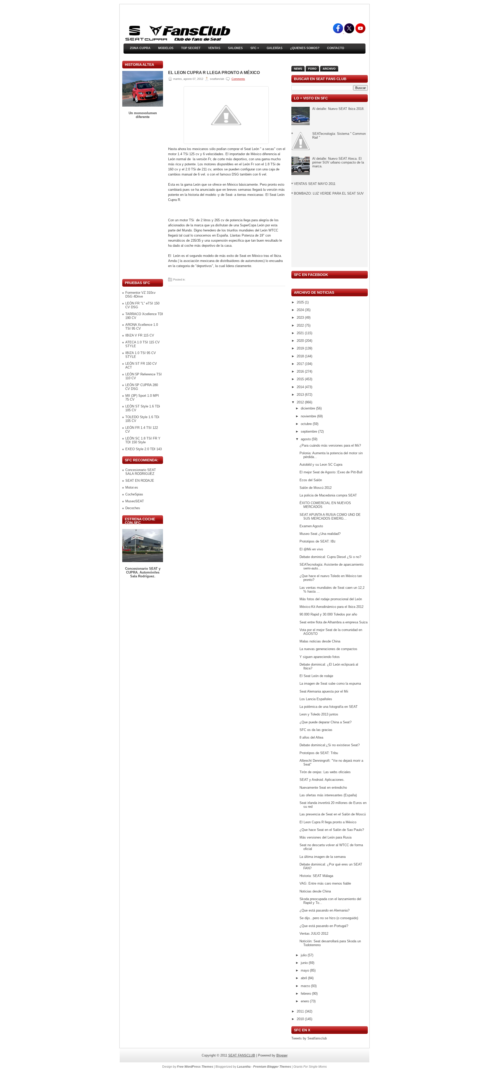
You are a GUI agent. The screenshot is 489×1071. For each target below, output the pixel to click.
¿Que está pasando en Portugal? (324, 926)
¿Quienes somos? (304, 48)
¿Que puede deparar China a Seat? (325, 722)
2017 (301, 364)
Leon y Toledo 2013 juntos (319, 714)
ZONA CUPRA (140, 48)
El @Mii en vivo (311, 549)
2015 (301, 379)
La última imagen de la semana (323, 857)
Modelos (165, 48)
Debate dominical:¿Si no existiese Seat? (330, 745)
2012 (301, 402)
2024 (301, 310)
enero (305, 1001)
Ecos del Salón (311, 480)
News (298, 68)
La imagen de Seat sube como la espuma (330, 683)
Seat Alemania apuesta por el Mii (324, 691)
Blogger (282, 1055)
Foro (312, 68)
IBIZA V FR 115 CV (139, 335)
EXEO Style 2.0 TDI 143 (143, 449)
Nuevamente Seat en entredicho (323, 787)
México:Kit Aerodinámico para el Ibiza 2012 (331, 607)
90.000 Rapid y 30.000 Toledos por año (328, 614)
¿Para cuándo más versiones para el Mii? (330, 445)
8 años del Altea (311, 737)
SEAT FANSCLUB (241, 1055)
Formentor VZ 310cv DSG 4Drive (140, 294)
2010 (301, 1019)
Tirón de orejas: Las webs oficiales (325, 772)
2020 (301, 341)
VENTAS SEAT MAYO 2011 (314, 184)
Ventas (214, 48)
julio (304, 955)
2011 (301, 1011)
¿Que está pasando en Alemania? (324, 910)
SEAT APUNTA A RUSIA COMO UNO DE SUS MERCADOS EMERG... (330, 516)
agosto (306, 439)
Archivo (329, 68)
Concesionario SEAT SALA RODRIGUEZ (140, 472)
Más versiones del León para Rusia (325, 837)
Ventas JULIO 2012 (314, 933)
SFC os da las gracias (316, 730)
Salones (235, 48)
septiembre (309, 431)
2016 (301, 371)
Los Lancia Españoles (316, 699)
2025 (301, 302)
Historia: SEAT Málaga (316, 876)
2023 (301, 317)
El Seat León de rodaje (316, 676)
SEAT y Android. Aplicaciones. (322, 780)
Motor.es (131, 487)
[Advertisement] (142, 199)
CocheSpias (134, 494)
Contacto (335, 48)
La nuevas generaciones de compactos (328, 649)
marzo (306, 986)
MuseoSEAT (134, 501)
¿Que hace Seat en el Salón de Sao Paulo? (332, 830)
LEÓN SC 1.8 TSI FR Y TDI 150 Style (142, 440)
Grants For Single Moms (310, 1066)
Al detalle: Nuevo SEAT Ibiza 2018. (338, 109)
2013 (301, 395)
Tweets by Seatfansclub (309, 1038)
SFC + (254, 48)
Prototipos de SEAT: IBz (318, 541)
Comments (238, 78)
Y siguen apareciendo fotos (320, 657)
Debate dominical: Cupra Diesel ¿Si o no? (330, 557)
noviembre (309, 416)
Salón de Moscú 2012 (316, 488)
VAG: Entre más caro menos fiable (325, 883)
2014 (301, 387)
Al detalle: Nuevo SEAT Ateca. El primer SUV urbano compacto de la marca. (338, 162)
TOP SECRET (190, 48)
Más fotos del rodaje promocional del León (331, 599)
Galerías (274, 48)
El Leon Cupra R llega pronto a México (214, 73)
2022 (301, 325)
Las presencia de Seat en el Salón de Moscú (333, 814)
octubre (307, 424)
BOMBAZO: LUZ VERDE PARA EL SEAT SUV (329, 193)
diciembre (308, 408)
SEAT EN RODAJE (139, 480)
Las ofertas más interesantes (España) (328, 795)
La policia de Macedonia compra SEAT (328, 495)
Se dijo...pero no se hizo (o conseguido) (329, 918)
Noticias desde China (315, 891)
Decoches (132, 508)
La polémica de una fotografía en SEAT (329, 707)
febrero (306, 993)
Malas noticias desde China (320, 641)
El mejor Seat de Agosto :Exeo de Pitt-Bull (331, 472)
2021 (301, 333)
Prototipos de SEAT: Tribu (319, 753)
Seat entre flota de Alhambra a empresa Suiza (334, 622)
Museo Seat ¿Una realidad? (320, 534)
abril (304, 978)
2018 (301, 356)
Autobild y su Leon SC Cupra (321, 464)
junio (305, 963)
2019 (301, 348)
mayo (305, 970)
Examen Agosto (311, 526)
